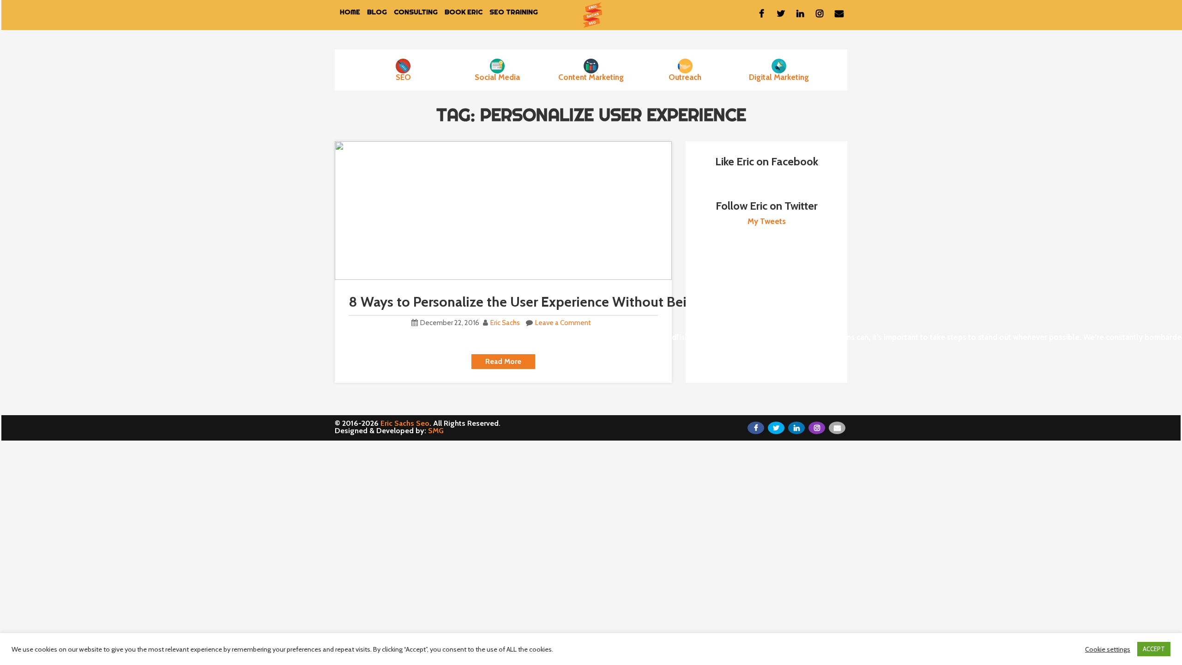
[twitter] (780, 13)
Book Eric (463, 11)
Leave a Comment (563, 323)
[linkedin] (800, 13)
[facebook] (761, 13)
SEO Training (513, 11)
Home (350, 11)
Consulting (416, 11)
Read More (503, 361)
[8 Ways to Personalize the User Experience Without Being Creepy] (503, 210)
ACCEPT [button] (1154, 649)
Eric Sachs (505, 323)
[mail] (839, 13)
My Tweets (767, 221)
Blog (377, 11)
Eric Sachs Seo (404, 423)
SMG (436, 430)
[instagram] (819, 13)
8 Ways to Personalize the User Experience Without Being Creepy (548, 301)
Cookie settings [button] (1107, 649)
